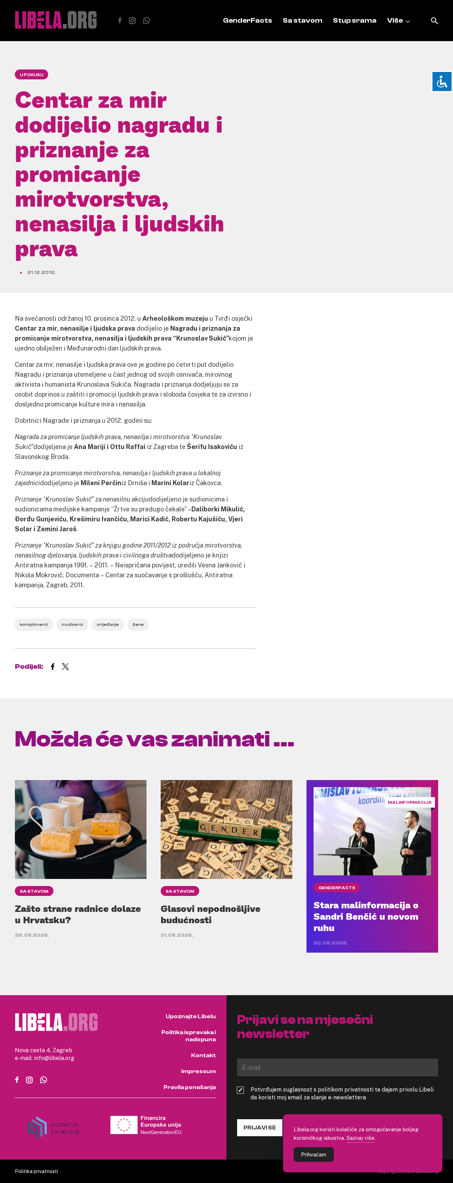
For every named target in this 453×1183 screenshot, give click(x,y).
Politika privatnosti (36, 1171)
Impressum (198, 1071)
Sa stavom (302, 20)
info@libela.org (54, 1057)
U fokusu (31, 74)
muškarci (72, 624)
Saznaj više (360, 1137)
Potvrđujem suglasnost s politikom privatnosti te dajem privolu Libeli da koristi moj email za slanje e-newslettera (342, 1093)
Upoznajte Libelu (191, 1016)
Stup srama (355, 20)
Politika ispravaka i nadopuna (188, 1036)
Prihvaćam (313, 1154)
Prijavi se (259, 1128)
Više (395, 20)
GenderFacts (247, 20)
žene (138, 624)
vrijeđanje (108, 624)
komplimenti (34, 624)
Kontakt (203, 1055)
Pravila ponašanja (190, 1087)
